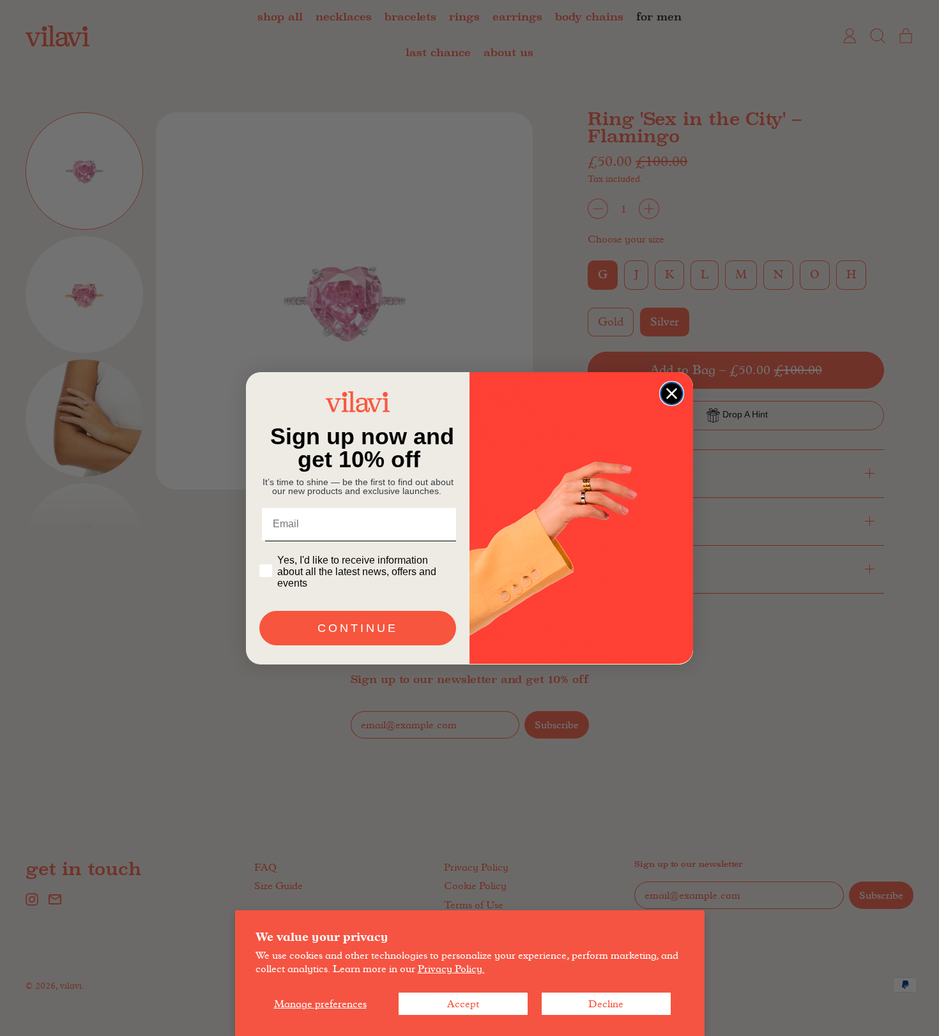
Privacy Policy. (451, 969)
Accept (463, 1004)
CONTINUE (357, 627)
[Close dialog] (671, 393)
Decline (605, 1004)
